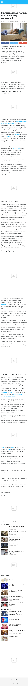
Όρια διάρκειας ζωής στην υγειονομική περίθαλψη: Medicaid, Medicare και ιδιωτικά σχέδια (17, 613)
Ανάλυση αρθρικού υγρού (15, 577)
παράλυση (7, 136)
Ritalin (2, 447)
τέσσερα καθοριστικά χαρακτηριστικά (15, 162)
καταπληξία (17, 134)
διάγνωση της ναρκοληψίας (19, 386)
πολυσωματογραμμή (6, 392)
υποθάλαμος (4, 304)
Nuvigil (13, 447)
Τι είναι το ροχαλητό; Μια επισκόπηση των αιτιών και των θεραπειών (16, 551)
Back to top (14, 679)
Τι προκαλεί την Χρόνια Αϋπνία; (16, 544)
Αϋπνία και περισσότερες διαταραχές (16, 9)
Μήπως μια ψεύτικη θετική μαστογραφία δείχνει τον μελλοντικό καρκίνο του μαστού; (17, 598)
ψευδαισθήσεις (16, 148)
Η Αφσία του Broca (13, 636)
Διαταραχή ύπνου (4, 9)
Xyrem (9, 449)
